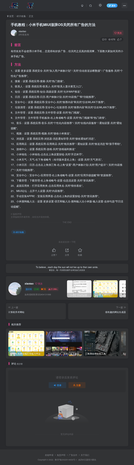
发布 (114, 5)
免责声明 (61, 455)
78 (44, 289)
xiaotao (22, 31)
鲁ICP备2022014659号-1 (66, 459)
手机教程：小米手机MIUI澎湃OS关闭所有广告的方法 (53, 24)
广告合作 (73, 455)
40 (37, 289)
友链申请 (49, 455)
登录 (59, 385)
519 (30, 289)
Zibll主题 (84, 459)
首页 (11, 16)
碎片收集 (21, 16)
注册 (78, 385)
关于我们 (85, 455)
